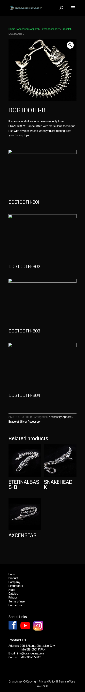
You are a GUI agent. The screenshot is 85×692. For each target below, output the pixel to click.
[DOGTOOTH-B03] (42, 282)
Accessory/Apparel (28, 29)
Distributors (15, 586)
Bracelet (66, 29)
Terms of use (16, 601)
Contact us (15, 605)
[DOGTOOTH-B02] (42, 217)
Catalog (13, 594)
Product (13, 578)
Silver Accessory (50, 29)
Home (11, 29)
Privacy (12, 597)
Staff (11, 590)
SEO (45, 686)
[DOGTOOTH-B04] (42, 346)
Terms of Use (67, 682)
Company (14, 582)
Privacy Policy (47, 682)
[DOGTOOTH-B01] (42, 153)
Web (39, 686)
